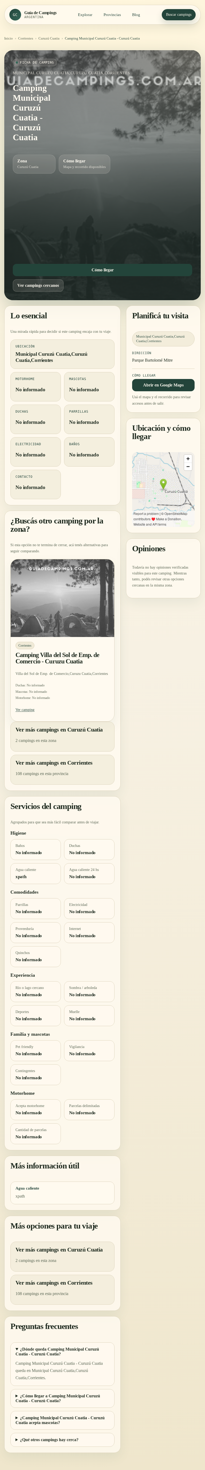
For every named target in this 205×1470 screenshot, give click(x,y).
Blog (136, 15)
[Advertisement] (102, 217)
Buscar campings (178, 15)
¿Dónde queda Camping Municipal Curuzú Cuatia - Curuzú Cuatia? (57, 1351)
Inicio (8, 38)
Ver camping (24, 710)
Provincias (112, 15)
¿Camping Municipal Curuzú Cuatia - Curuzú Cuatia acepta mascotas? (60, 1420)
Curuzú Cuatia (49, 38)
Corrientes (25, 38)
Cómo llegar (103, 270)
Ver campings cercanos (38, 285)
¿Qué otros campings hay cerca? (49, 1439)
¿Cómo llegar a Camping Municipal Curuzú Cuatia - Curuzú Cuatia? (57, 1398)
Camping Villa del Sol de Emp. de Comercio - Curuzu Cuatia (57, 658)
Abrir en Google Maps (163, 385)
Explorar (85, 15)
